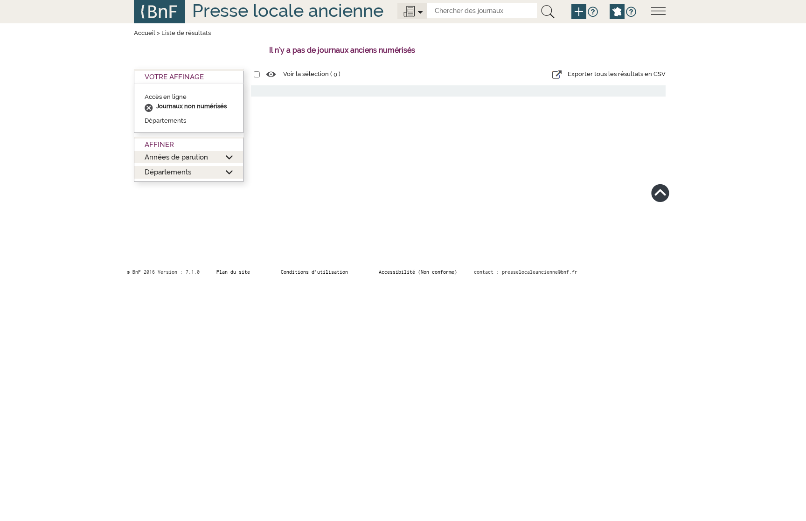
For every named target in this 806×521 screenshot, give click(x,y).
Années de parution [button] (176, 157)
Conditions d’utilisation (314, 272)
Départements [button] (168, 172)
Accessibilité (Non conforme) (418, 272)
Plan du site (233, 272)
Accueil (144, 32)
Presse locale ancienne (287, 10)
